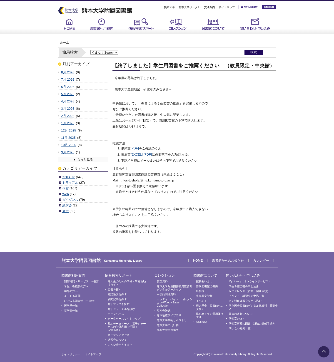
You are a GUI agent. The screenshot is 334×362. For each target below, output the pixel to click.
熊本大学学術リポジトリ (172, 320)
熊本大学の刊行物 (168, 325)
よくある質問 (72, 296)
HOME (69, 24)
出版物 (200, 291)
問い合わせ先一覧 (240, 328)
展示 (65, 211)
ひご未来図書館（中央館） (80, 300)
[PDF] (135, 148)
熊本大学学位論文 (168, 330)
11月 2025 (68, 137)
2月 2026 (67, 115)
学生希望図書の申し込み (244, 286)
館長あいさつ (207, 34)
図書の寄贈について (241, 313)
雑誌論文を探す (117, 294)
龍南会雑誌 (163, 310)
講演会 (67, 205)
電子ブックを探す (119, 304)
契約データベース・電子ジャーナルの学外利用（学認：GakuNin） (127, 327)
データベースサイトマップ (124, 318)
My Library (251, 6)
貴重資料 (171, 34)
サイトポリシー (70, 354)
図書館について (213, 24)
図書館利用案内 (102, 24)
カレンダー (261, 260)
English (269, 6)
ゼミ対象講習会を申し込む (245, 300)
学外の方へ (71, 291)
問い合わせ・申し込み (254, 24)
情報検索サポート (141, 24)
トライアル (70, 182)
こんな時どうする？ (120, 344)
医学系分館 (71, 305)
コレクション (178, 24)
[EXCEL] (137, 154)
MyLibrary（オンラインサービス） (256, 36)
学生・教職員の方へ (76, 286)
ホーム (64, 42)
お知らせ (68, 177)
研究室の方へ (237, 318)
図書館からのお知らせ (228, 260)
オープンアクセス (119, 335)
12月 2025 (68, 130)
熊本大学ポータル (189, 7)
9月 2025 (67, 152)
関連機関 (201, 322)
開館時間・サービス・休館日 (107, 34)
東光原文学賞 (204, 296)
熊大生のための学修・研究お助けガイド (145, 36)
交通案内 (209, 7)
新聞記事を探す (117, 299)
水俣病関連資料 (166, 294)
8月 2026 (67, 72)
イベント (201, 300)
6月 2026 (67, 86)
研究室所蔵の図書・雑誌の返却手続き (252, 323)
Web (65, 194)
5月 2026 (67, 94)
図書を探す (114, 289)
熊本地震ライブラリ (169, 315)
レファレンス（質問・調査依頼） (249, 291)
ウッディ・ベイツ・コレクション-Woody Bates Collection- (174, 302)
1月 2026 (67, 123)
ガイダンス (70, 199)
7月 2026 (67, 79)
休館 (65, 188)
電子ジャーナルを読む (121, 309)
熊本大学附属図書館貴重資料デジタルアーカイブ (174, 288)
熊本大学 (169, 7)
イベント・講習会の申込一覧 (246, 296)
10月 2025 (68, 144)
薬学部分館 (71, 310)
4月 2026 (67, 101)
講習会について (117, 339)
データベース (116, 313)
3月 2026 (67, 108)
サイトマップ (227, 7)
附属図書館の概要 (207, 286)
